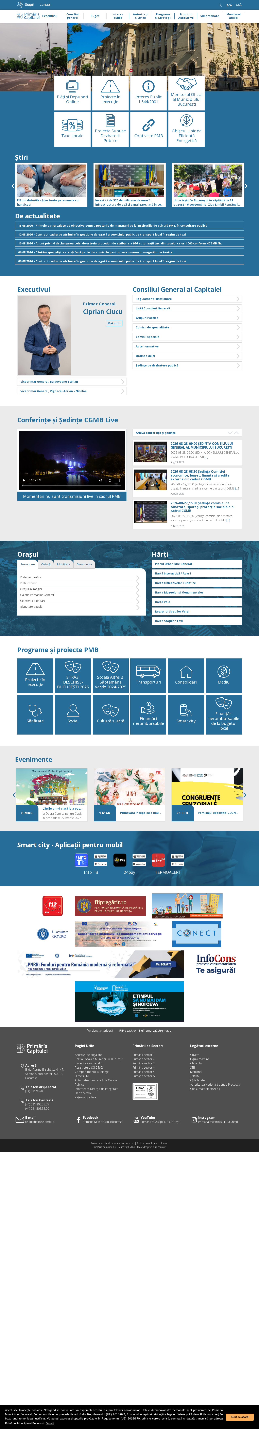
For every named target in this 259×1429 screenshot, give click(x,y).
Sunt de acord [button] (239, 1417)
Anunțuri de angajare (88, 1055)
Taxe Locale (72, 135)
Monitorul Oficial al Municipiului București (187, 99)
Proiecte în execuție (110, 99)
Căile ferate (197, 1080)
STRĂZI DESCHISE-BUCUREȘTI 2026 (73, 682)
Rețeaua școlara (85, 1097)
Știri (21, 157)
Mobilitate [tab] (63, 564)
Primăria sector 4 (144, 1067)
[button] (19, 56)
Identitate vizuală (31, 606)
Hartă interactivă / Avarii (173, 573)
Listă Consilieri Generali (153, 308)
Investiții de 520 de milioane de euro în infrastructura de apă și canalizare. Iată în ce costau (128, 202)
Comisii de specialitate (152, 327)
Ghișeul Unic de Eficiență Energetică (187, 135)
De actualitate (37, 215)
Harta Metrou (83, 1093)
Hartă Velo (162, 602)
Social (73, 721)
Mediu (224, 682)
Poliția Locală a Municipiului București (99, 1059)
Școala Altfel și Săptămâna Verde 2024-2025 (110, 682)
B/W (229, 5)
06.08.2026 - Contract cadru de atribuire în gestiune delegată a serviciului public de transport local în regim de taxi (102, 261)
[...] (206, 457)
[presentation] (13, 186)
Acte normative (147, 346)
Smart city (186, 721)
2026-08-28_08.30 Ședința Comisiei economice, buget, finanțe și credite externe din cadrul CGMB (200, 475)
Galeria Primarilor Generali (37, 595)
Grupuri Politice (147, 318)
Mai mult (114, 323)
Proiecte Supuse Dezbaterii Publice (110, 135)
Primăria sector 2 (144, 1059)
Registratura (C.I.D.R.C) (89, 1067)
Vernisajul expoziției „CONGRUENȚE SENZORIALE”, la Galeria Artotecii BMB (218, 813)
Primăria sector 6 (144, 1076)
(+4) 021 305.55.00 (37, 1109)
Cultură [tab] (46, 564)
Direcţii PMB (82, 1076)
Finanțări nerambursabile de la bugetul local (223, 721)
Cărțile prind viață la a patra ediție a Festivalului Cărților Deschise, (62, 808)
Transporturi (148, 682)
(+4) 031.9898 (34, 1091)
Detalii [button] (50, 1423)
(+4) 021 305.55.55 (37, 1104)
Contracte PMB (148, 135)
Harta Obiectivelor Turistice (175, 583)
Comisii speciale (147, 337)
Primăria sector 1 (144, 1055)
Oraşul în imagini (31, 589)
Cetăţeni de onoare (33, 601)
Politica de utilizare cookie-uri (152, 1143)
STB (192, 1067)
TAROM (195, 1076)
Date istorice (28, 583)
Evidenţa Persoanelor (89, 1063)
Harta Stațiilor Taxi (169, 621)
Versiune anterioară (100, 1030)
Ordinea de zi (145, 356)
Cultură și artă (110, 721)
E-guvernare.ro (199, 1059)
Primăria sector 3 (144, 1063)
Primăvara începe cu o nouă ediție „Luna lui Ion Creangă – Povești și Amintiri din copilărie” (140, 813)
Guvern (194, 1055)
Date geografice (30, 577)
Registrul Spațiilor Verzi (172, 611)
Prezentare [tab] (27, 564)
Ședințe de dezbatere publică (157, 365)
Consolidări (186, 682)
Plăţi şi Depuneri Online (72, 99)
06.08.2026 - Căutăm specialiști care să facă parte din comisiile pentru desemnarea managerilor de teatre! (95, 252)
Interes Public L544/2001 (148, 99)
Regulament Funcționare (154, 299)
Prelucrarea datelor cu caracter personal (112, 1143)
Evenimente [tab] (84, 564)
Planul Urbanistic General (173, 564)
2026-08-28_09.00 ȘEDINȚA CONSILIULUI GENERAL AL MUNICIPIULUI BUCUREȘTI (202, 445)
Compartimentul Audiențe (92, 1072)
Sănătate (35, 721)
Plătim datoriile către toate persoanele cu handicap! (48, 202)
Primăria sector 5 (144, 1072)
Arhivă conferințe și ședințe (156, 433)
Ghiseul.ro (196, 1063)
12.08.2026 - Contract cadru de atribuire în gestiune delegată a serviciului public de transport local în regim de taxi (102, 234)
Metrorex (196, 1072)
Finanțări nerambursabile (148, 721)
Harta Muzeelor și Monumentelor (179, 592)
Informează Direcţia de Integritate (96, 1089)
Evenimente (33, 759)
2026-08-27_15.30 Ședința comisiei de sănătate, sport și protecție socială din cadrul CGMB (202, 507)
